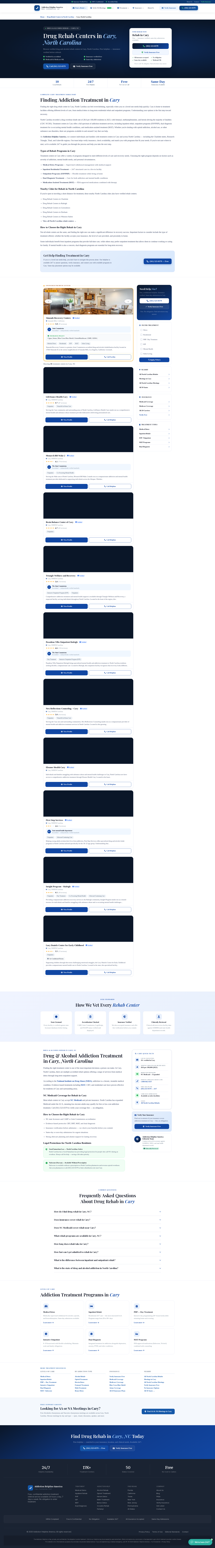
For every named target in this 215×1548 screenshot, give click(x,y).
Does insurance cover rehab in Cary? (72, 1219)
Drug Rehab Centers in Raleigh (55, 203)
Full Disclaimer (155, 1542)
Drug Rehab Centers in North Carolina (60, 17)
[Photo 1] (85, 312)
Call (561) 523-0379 (57, 66)
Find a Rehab (79, 8)
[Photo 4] (91, 312)
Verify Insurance (206, 1)
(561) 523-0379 (152, 46)
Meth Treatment (80, 1388)
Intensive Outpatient (47, 1385)
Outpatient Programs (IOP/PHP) (56, 174)
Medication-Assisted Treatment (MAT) (58, 182)
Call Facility (111, 357)
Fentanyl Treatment (82, 1385)
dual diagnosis (89, 1123)
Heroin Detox (79, 1382)
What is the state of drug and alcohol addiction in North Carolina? (86, 1268)
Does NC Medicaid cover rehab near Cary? (75, 1227)
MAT (83, 1085)
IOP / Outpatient (145, 438)
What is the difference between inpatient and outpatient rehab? (84, 1260)
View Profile (68, 357)
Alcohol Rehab (80, 1376)
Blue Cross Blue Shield (117, 1385)
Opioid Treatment (81, 1379)
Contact (196, 1)
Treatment (123, 8)
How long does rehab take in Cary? (71, 1244)
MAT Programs (144, 442)
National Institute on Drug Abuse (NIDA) (74, 1081)
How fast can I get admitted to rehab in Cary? (76, 1252)
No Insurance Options (151, 1388)
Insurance (138, 8)
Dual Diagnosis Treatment (53, 178)
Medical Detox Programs (53, 165)
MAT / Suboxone (46, 1391)
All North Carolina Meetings (149, 383)
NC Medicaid (76, 1100)
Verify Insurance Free (84, 66)
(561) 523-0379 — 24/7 (149, 1089)
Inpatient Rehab (144, 434)
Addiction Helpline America (48, 1486)
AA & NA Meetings (102, 8)
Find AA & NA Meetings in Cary (159, 1411)
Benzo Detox (79, 1391)
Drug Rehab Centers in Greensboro (56, 208)
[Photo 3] (88, 312)
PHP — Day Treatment (48, 1382)
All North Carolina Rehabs (148, 374)
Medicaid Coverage (146, 402)
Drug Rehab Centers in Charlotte (55, 199)
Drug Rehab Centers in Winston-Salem (58, 217)
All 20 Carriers (144, 410)
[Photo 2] (86, 312)
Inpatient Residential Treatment (56, 169)
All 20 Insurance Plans (117, 1391)
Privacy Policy (166, 1542)
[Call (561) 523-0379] (30, 1487)
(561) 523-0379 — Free (159, 261)
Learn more (47, 1323)
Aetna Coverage (115, 1388)
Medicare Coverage (146, 406)
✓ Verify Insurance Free (154, 307)
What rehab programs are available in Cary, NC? (77, 1235)
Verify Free (143, 415)
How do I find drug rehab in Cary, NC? (72, 1211)
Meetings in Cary (145, 379)
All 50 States (143, 387)
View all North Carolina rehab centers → (59, 221)
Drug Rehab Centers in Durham (55, 212)
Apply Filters (155, 360)
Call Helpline (111, 420)
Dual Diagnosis (144, 447)
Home (42, 17)
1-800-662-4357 (146, 1082)
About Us (189, 1)
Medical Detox (144, 429)
